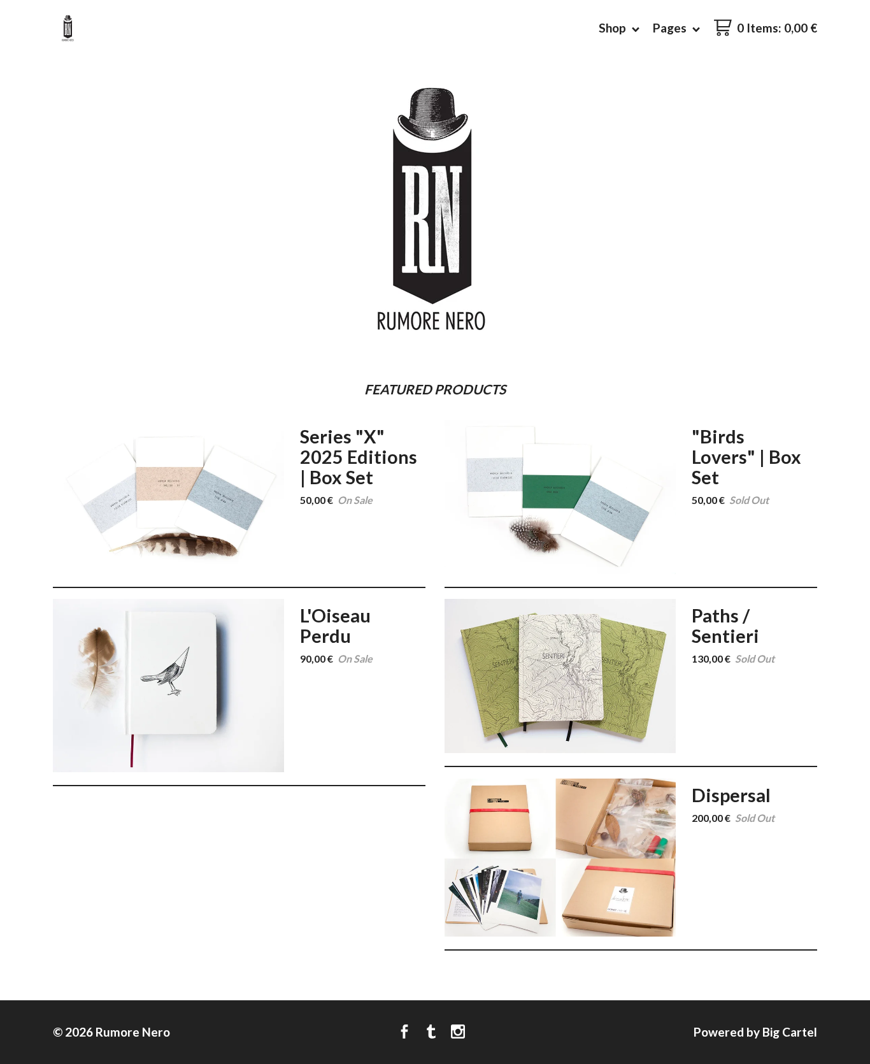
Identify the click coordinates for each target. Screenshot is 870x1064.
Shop (614, 28)
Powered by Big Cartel (755, 1031)
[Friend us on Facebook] (404, 1032)
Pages (671, 28)
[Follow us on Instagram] (458, 1032)
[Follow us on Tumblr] (431, 1032)
